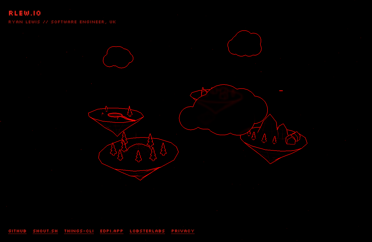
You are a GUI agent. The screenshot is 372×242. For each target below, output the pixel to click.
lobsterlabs (147, 231)
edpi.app (111, 231)
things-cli (79, 231)
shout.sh (45, 231)
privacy (183, 231)
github (17, 231)
